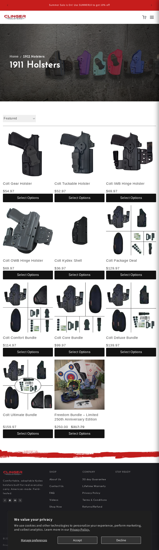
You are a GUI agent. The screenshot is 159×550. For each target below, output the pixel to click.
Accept (77, 540)
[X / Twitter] (20, 500)
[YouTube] (15, 500)
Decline (121, 540)
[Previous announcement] (7, 5)
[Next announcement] (151, 5)
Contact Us (56, 486)
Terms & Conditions (94, 499)
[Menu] (152, 17)
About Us (55, 479)
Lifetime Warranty (94, 486)
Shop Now (55, 506)
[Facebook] (5, 500)
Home (14, 56)
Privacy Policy (91, 492)
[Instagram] (10, 500)
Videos (53, 499)
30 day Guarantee (94, 479)
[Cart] (144, 17)
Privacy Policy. (80, 530)
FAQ (52, 492)
